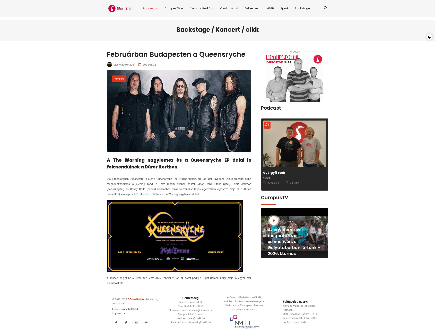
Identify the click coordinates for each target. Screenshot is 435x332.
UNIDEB (269, 8)
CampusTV (172, 8)
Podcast (149, 8)
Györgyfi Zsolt (274, 173)
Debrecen (251, 8)
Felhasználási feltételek (125, 309)
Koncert (119, 78)
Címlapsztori (229, 8)
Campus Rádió (200, 8)
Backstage (302, 8)
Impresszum (119, 313)
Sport (284, 8)
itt (121, 283)
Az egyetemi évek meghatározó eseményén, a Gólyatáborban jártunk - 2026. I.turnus (294, 241)
